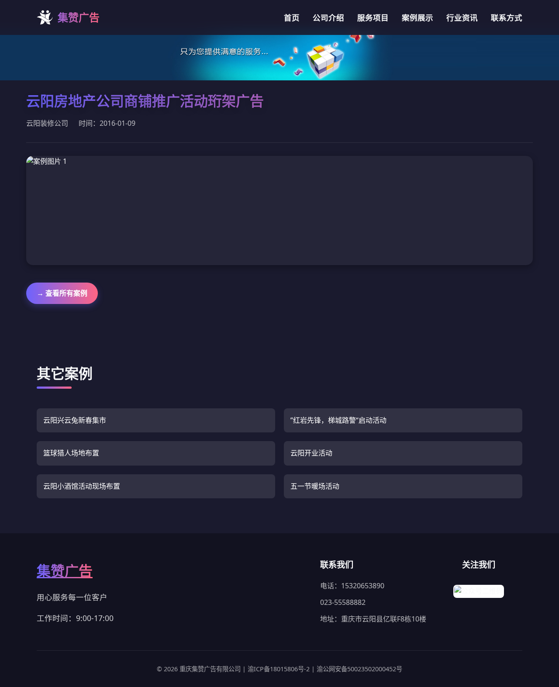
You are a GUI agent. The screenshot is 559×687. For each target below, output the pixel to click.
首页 (292, 17)
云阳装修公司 (47, 123)
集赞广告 (65, 570)
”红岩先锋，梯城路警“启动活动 (338, 420)
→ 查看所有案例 (62, 293)
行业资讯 (462, 17)
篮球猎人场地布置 (71, 453)
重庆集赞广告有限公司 (210, 669)
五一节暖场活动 (314, 486)
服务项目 (373, 17)
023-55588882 (343, 602)
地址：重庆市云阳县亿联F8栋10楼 (373, 619)
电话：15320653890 (352, 585)
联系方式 (506, 17)
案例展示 (417, 17)
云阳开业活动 (311, 453)
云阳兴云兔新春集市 (74, 420)
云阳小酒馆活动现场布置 (81, 486)
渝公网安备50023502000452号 (359, 669)
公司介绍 (328, 17)
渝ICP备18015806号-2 (279, 669)
